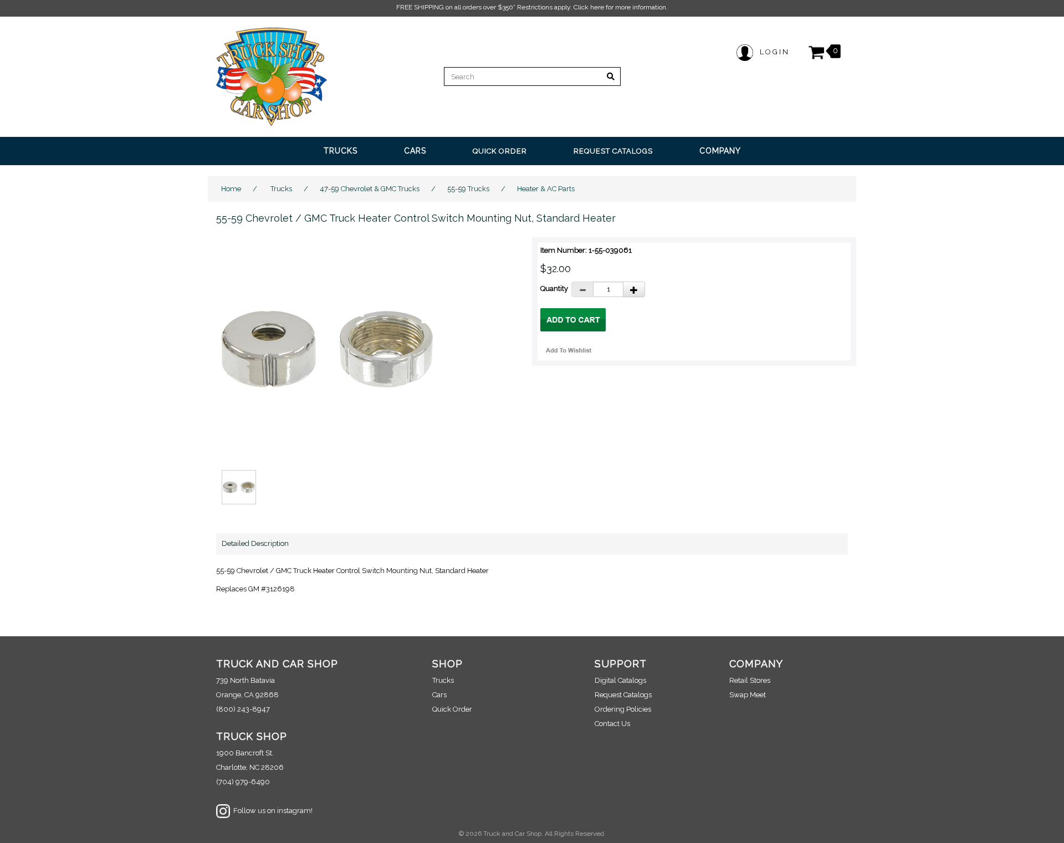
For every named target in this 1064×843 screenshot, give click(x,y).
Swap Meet (747, 695)
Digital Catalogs (620, 680)
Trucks (281, 189)
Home (231, 189)
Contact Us (612, 723)
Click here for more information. (621, 7)
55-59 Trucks (468, 189)
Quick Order (452, 709)
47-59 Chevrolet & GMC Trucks (370, 189)
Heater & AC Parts (546, 189)
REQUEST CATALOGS (613, 151)
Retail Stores (749, 680)
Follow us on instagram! (271, 810)
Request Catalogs (623, 695)
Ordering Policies (623, 709)
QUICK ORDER (500, 151)
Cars (439, 695)
